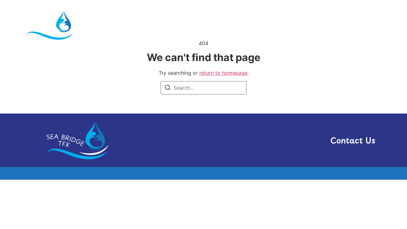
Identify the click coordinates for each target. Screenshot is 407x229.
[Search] (167, 88)
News (296, 25)
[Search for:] (203, 87)
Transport (330, 25)
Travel (366, 25)
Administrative (220, 25)
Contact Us (352, 140)
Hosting (265, 25)
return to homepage (223, 73)
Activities (173, 25)
